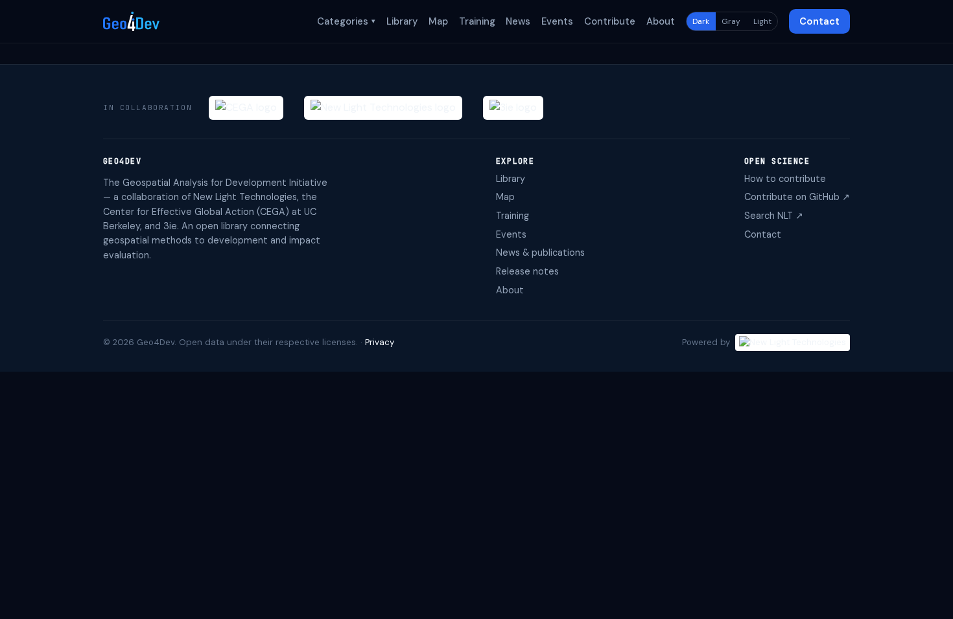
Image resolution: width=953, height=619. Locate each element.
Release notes (527, 271)
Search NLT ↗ (773, 215)
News (518, 21)
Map (438, 21)
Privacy (379, 342)
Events (557, 21)
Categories (346, 21)
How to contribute (785, 179)
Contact (819, 21)
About (660, 21)
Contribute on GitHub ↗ (797, 197)
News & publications (540, 252)
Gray (731, 21)
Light (762, 21)
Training (477, 21)
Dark (700, 21)
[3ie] (513, 108)
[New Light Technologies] (383, 108)
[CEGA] (246, 108)
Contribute (609, 21)
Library (402, 21)
